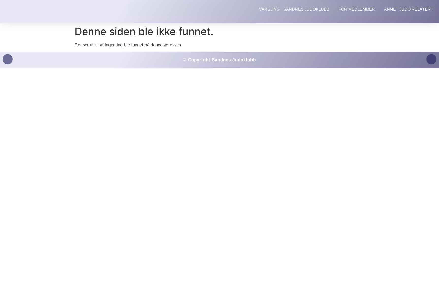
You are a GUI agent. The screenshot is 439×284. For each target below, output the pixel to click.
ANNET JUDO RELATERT (408, 9)
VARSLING (269, 9)
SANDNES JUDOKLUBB (306, 9)
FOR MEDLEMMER (357, 9)
